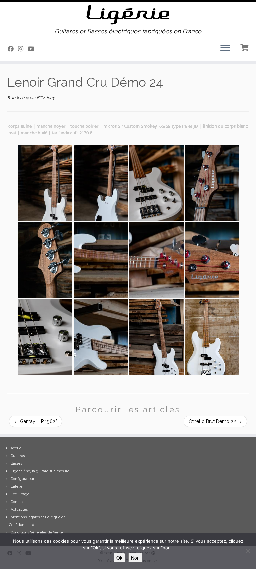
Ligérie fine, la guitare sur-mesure (40, 471)
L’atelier (17, 486)
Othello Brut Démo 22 (215, 421)
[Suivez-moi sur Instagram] (23, 48)
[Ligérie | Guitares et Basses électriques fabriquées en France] (128, 15)
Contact (17, 502)
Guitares (18, 456)
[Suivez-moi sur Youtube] (33, 48)
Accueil (17, 448)
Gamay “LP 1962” (35, 421)
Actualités (19, 509)
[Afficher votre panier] (245, 46)
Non (135, 557)
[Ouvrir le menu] (225, 49)
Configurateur (22, 479)
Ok (119, 557)
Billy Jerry (46, 97)
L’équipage (20, 494)
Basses (16, 463)
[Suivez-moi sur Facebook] (13, 48)
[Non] (247, 551)
